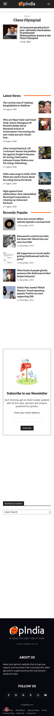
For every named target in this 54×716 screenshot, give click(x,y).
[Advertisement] (27, 468)
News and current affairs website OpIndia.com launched (33, 220)
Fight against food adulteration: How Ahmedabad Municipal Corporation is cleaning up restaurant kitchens (19, 197)
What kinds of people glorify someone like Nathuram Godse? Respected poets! (34, 273)
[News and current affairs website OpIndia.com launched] (9, 224)
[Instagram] (16, 695)
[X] (31, 695)
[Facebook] (8, 695)
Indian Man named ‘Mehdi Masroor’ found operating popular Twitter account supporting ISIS (31, 292)
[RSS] (23, 695)
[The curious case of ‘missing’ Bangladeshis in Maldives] (45, 107)
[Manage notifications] (6, 709)
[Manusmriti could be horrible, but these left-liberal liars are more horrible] (9, 241)
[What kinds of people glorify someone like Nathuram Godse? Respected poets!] (9, 275)
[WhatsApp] (38, 695)
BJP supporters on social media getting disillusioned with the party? (33, 256)
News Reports (7, 37)
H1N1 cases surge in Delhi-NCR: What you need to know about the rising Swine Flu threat (19, 177)
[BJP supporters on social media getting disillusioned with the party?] (9, 258)
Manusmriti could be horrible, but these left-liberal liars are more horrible (33, 239)
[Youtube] (45, 695)
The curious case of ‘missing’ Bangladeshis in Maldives (18, 104)
